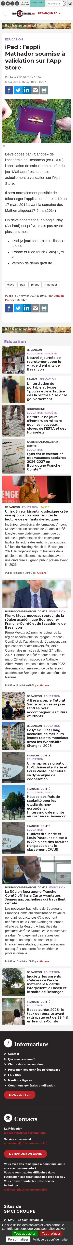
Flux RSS (14, 1075)
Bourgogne (36, 409)
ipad (22, 284)
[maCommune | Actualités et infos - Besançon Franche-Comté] (23, 13)
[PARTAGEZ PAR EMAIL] (35, 90)
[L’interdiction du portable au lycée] (13, 385)
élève (10, 284)
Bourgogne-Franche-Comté (43, 444)
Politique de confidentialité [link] (50, 1239)
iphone (35, 284)
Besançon (34, 349)
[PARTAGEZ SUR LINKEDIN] (27, 90)
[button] (64, 3)
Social (50, 792)
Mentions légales (20, 1080)
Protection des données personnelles (34, 1069)
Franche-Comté (38, 755)
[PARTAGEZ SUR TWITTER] (18, 90)
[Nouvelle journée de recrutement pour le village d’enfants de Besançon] (13, 355)
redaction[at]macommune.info (25, 1132)
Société (51, 353)
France (32, 379)
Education (14, 39)
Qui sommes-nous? (21, 1059)
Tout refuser (51, 1233)
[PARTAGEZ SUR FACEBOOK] (9, 90)
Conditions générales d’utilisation (31, 1085)
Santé (44, 507)
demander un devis (25, 1154)
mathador (51, 284)
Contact (13, 1053)
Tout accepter (24, 1233)
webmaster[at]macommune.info (26, 1189)
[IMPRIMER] (44, 90)
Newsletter (19, 1095)
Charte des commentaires (25, 1064)
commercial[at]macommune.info (26, 1143)
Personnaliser (18, 1239)
